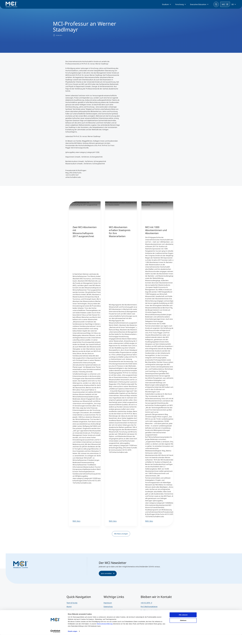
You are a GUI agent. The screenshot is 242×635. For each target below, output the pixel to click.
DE (233, 4)
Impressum (108, 603)
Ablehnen (183, 620)
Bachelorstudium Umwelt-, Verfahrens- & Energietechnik (85, 161)
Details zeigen (72, 631)
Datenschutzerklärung (104, 624)
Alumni (69, 606)
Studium (165, 4)
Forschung (179, 4)
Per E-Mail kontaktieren (149, 606)
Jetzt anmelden (106, 573)
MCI (223, 4)
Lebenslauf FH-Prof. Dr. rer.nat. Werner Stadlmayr (83, 136)
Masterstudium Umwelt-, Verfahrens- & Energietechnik (85, 164)
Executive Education (198, 4)
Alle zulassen (183, 615)
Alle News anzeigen (121, 534)
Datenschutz (108, 606)
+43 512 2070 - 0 (146, 603)
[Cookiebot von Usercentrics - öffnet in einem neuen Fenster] (55, 631)
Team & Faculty (72, 603)
